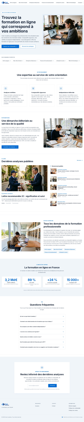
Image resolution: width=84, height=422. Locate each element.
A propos (37, 405)
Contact (53, 405)
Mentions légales (72, 405)
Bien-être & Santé (23, 2)
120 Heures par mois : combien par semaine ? (68, 195)
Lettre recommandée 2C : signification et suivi (23, 196)
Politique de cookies (73, 410)
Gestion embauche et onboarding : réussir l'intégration (67, 187)
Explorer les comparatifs (9, 46)
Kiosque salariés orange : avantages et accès (68, 171)
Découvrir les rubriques (28, 46)
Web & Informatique (71, 2)
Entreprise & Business (34, 2)
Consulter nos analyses (9, 147)
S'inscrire (52, 385)
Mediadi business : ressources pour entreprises (69, 178)
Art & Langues (13, 2)
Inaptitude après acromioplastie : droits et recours (69, 203)
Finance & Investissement (48, 2)
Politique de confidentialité (74, 408)
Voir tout (79, 160)
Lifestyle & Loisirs (60, 2)
